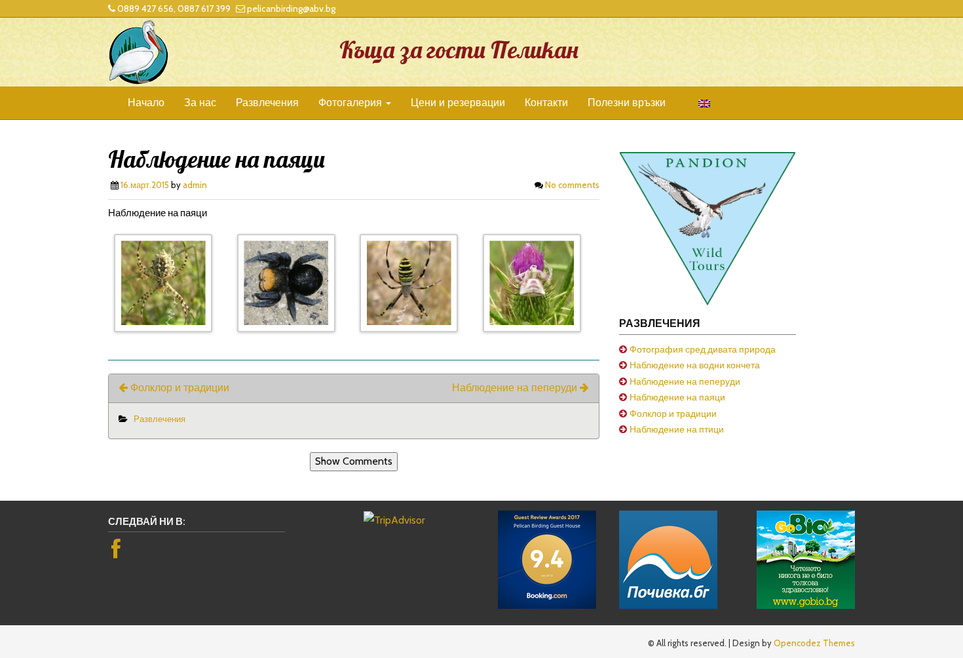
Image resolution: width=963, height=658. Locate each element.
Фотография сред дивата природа (703, 349)
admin (195, 185)
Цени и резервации (458, 102)
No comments (572, 185)
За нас (200, 102)
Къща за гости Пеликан (458, 49)
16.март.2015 (145, 185)
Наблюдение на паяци (677, 397)
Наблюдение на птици (677, 429)
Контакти (546, 102)
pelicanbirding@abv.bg (291, 8)
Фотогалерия (351, 102)
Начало (146, 102)
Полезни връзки (627, 102)
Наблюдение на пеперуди (516, 387)
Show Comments (353, 461)
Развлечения (267, 102)
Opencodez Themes (814, 643)
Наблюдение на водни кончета (695, 365)
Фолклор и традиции (178, 387)
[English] (697, 103)
